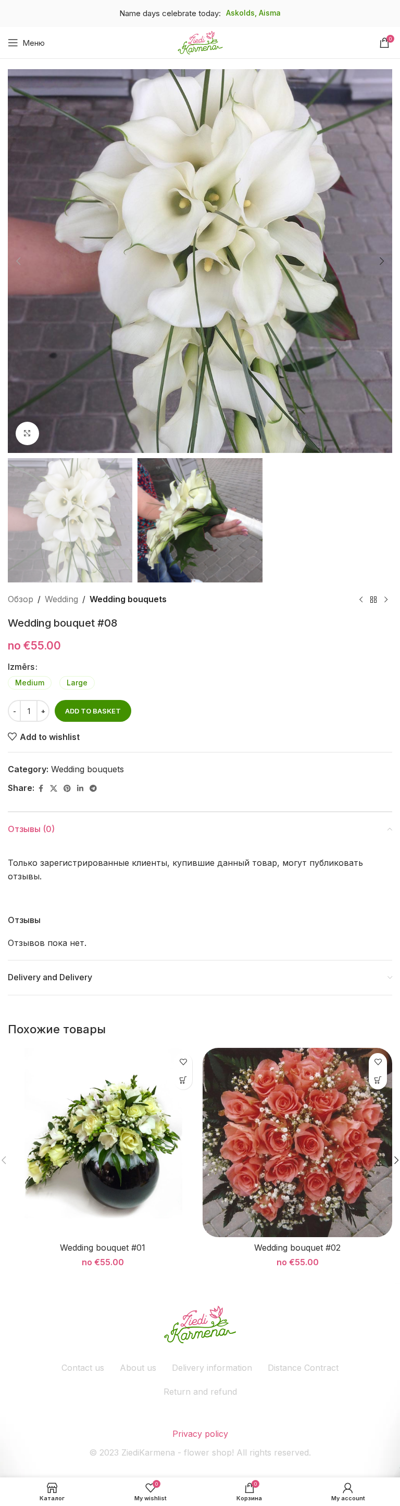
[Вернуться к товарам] (373, 599)
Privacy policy (200, 1434)
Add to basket (93, 711)
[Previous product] (361, 599)
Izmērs (21, 666)
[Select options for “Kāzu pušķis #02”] (378, 1080)
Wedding (61, 599)
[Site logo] (200, 41)
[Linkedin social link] (80, 789)
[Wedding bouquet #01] (102, 1142)
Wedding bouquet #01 (102, 1247)
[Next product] (386, 599)
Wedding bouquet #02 (297, 1247)
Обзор (20, 599)
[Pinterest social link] (67, 789)
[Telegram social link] (93, 789)
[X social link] (53, 789)
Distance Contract (303, 1367)
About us (138, 1367)
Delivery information (212, 1367)
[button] (18, 261)
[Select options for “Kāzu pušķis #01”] (183, 1080)
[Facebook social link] (40, 789)
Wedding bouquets (128, 599)
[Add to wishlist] (183, 1062)
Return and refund (200, 1391)
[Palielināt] (27, 433)
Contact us (82, 1367)
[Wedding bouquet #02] (297, 1142)
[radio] (30, 683)
